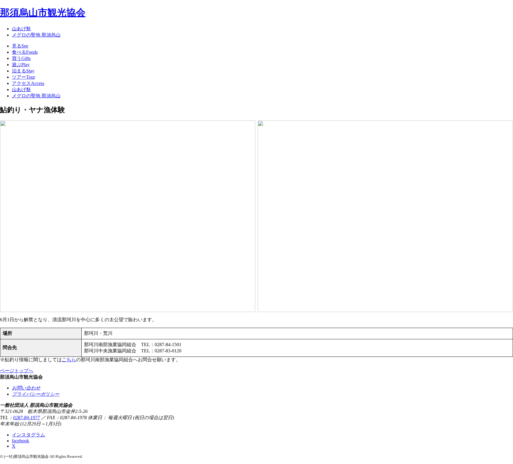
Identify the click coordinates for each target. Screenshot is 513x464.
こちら (69, 359)
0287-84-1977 (26, 417)
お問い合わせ (26, 387)
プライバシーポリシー (35, 394)
